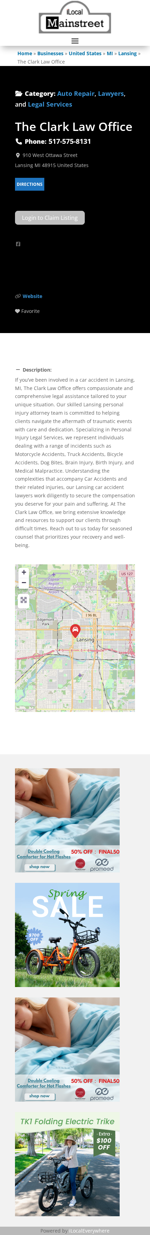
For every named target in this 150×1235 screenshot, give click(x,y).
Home (24, 53)
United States (85, 53)
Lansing (127, 53)
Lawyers (111, 93)
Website (32, 296)
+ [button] (24, 572)
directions (30, 184)
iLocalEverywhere (89, 1230)
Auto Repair (76, 93)
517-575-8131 (69, 141)
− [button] (24, 582)
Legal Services (50, 104)
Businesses (50, 53)
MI (110, 53)
